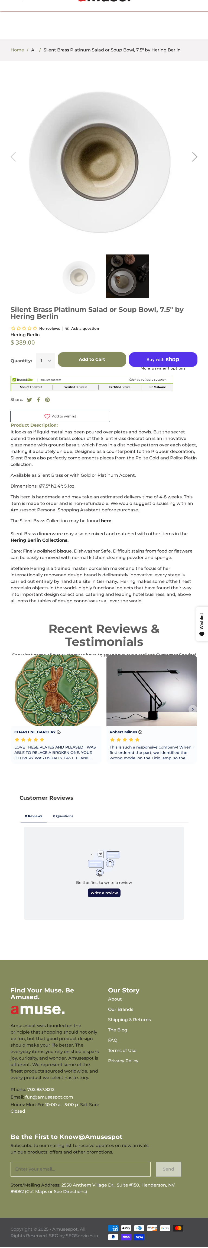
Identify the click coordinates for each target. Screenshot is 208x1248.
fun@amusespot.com (49, 1097)
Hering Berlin (25, 334)
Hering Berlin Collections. (40, 540)
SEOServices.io (82, 1235)
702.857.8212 (40, 1089)
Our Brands (120, 1009)
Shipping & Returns (129, 1019)
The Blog (117, 1030)
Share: (17, 399)
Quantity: (21, 360)
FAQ (112, 1040)
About (115, 999)
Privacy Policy (123, 1060)
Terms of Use (122, 1050)
